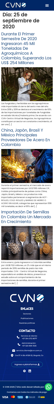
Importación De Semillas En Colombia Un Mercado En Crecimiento (26, 216)
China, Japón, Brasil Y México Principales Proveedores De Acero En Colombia (25, 137)
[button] (47, 5)
